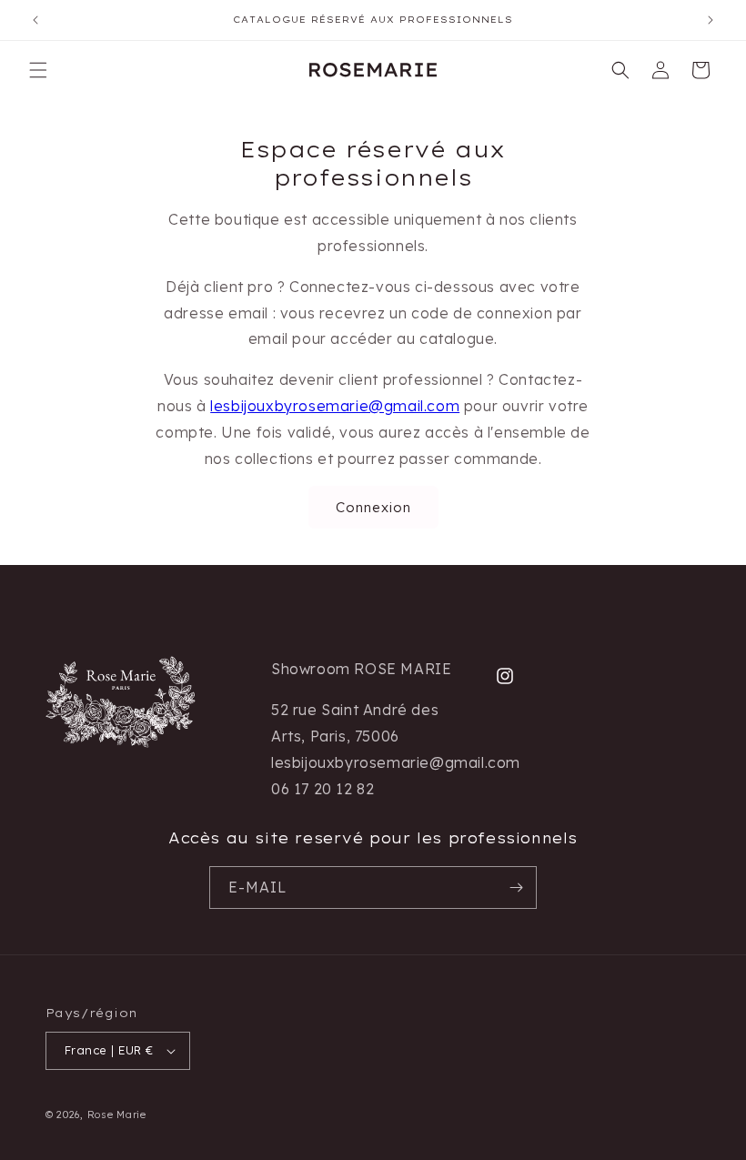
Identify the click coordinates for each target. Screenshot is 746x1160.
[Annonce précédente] (35, 20)
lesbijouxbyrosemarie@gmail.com (334, 406)
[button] (38, 70)
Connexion (373, 507)
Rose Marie (116, 1114)
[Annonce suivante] (711, 20)
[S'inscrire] (516, 887)
